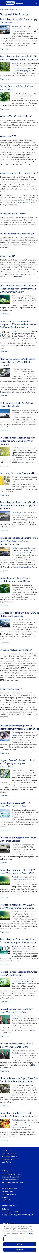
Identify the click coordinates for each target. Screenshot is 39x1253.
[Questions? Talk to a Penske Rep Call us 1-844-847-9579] (36, 3)
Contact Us (6, 1150)
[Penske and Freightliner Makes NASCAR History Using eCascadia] (5, 623)
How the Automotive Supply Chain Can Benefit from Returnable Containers (19, 1080)
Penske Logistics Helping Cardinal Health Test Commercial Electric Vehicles (19, 727)
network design (24, 705)
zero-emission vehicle (27, 202)
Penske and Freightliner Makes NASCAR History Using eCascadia (19, 614)
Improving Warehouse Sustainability (17, 473)
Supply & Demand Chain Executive (24, 981)
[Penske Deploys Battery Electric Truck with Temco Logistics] (5, 848)
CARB (16, 197)
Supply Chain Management (12, 1174)
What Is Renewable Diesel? (13, 213)
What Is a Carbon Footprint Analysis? (17, 233)
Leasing (5, 1197)
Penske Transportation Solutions (23, 331)
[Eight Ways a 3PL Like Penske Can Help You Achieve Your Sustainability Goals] (5, 413)
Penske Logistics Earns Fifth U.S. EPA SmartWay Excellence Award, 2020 (17, 871)
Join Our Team (7, 1162)
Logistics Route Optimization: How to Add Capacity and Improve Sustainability (18, 763)
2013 (9, 1033)
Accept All (19, 1249)
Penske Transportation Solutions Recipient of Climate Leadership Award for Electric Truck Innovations (18, 324)
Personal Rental (7, 1192)
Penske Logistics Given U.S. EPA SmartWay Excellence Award (15, 804)
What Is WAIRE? (8, 136)
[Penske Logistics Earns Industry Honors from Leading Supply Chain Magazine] (5, 949)
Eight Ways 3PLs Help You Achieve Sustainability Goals (16, 404)
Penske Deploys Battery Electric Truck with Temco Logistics (18, 839)
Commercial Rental (9, 1194)
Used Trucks (6, 1200)
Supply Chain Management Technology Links (18, 1214)
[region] (19, 1238)
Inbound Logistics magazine (24, 949)
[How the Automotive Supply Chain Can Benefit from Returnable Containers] (5, 1088)
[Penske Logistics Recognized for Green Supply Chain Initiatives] (5, 982)
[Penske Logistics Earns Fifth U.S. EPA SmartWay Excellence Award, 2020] (5, 880)
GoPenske (5, 1209)
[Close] (36, 1227)
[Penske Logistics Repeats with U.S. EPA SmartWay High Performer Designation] (5, 66)
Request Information (9, 1154)
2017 (2, 1033)
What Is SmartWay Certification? (16, 649)
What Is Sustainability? (10, 688)
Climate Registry (18, 336)
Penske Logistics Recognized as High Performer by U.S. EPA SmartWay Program (17, 440)
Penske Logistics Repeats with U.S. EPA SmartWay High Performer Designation (19, 58)
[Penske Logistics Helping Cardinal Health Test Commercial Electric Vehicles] (5, 736)
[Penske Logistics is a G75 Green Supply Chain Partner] (5, 29)
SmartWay (16, 817)
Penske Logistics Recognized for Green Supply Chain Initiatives (18, 973)
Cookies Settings (19, 1239)
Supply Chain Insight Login (11, 1212)
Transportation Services (10, 1180)
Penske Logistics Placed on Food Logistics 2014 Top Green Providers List (19, 1114)
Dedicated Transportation (11, 1177)
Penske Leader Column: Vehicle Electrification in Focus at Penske (15, 579)
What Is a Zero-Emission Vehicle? (16, 116)
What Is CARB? (7, 256)
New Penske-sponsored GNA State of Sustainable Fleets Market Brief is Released (18, 362)
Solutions (6, 1171)
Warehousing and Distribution (13, 1182)
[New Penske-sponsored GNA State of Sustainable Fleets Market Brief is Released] (5, 372)
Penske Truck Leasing (19, 845)
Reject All (19, 1244)
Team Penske (26, 620)
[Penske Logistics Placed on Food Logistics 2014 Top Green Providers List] (5, 1123)
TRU (12, 277)
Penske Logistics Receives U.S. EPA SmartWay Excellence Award (16, 1010)
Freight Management (17, 462)
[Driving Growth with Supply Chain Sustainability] (5, 96)
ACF (8, 277)
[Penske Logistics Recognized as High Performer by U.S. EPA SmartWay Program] (5, 451)
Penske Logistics (17, 26)
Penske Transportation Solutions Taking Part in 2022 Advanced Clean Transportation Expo (19, 541)
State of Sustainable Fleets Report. (25, 567)
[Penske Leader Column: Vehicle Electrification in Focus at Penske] (5, 588)
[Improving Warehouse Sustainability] (5, 480)
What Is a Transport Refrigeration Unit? (19, 173)
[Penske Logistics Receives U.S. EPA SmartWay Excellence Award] (5, 1019)
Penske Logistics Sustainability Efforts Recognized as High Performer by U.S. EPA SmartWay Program (18, 288)
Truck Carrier (21, 460)
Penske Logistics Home (7, 9)
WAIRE (19, 277)
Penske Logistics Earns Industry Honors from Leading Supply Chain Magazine (19, 941)
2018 (33, 1030)
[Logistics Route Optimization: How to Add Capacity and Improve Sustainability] (5, 773)
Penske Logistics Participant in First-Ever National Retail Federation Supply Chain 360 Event (19, 505)
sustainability (23, 780)
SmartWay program (23, 71)
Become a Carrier (8, 1159)
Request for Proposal (9, 1156)
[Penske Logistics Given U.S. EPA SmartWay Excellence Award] (5, 813)
